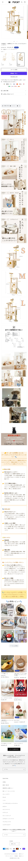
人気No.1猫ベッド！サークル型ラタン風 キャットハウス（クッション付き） (20, 674)
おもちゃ (5, 806)
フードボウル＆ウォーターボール (10, 803)
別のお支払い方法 (14, 76)
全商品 (4, 782)
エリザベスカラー (7, 824)
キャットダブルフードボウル (6, 697)
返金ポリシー (21, 853)
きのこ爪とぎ (16, 720)
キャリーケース (6, 809)
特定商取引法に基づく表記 (14, 858)
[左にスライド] (11, 41)
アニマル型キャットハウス (6, 743)
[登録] (23, 769)
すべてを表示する (14, 749)
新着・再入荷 (6, 785)
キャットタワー (6, 794)
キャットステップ (7, 815)
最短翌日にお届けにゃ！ (8, 788)
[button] (2, 2)
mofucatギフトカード (18, 698)
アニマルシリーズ (7, 821)
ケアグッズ (5, 812)
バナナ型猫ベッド (4, 673)
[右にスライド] (16, 41)
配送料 (4, 49)
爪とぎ (4, 797)
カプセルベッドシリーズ (8, 818)
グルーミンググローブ (18, 743)
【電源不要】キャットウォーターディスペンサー (7, 721)
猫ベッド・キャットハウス (9, 791)
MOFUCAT (8, 853)
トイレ (4, 800)
